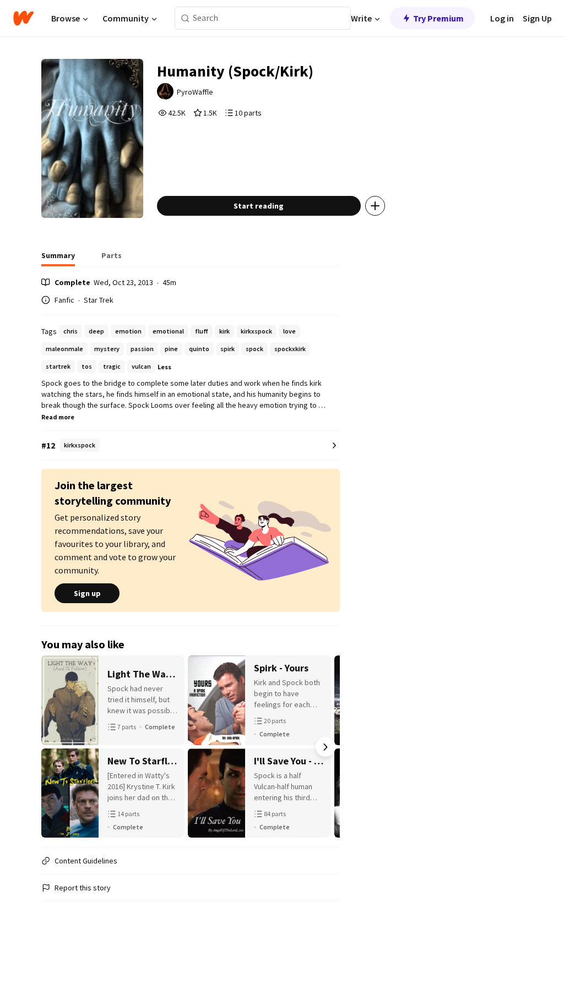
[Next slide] (325, 747)
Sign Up (537, 18)
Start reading (259, 206)
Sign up (87, 593)
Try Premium (438, 18)
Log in (502, 18)
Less (164, 367)
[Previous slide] (56, 747)
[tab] (58, 258)
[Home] (23, 18)
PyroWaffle (195, 92)
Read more (57, 417)
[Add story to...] (375, 206)
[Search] (185, 18)
